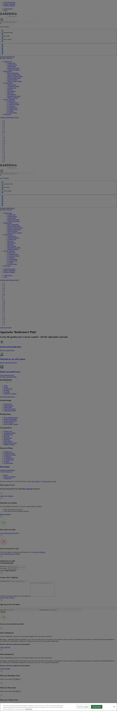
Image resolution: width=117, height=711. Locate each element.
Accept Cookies (97, 706)
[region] (58, 707)
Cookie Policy (28, 709)
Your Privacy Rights (83, 706)
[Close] (114, 707)
